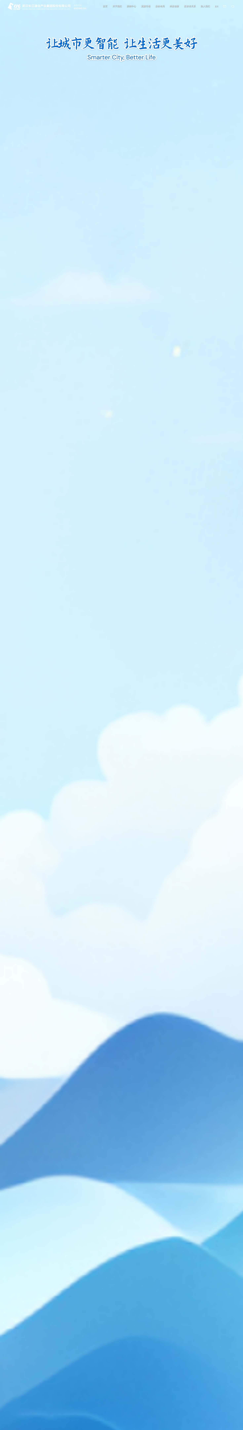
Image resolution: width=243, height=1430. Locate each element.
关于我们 (117, 6)
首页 (105, 6)
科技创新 (174, 6)
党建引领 (145, 6)
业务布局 (159, 6)
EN (216, 6)
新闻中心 (131, 6)
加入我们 (205, 6)
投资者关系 (190, 6)
